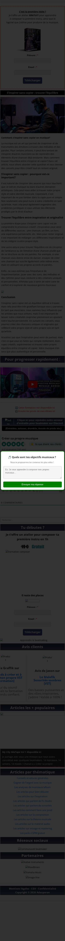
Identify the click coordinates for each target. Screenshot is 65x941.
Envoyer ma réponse (32, 484)
